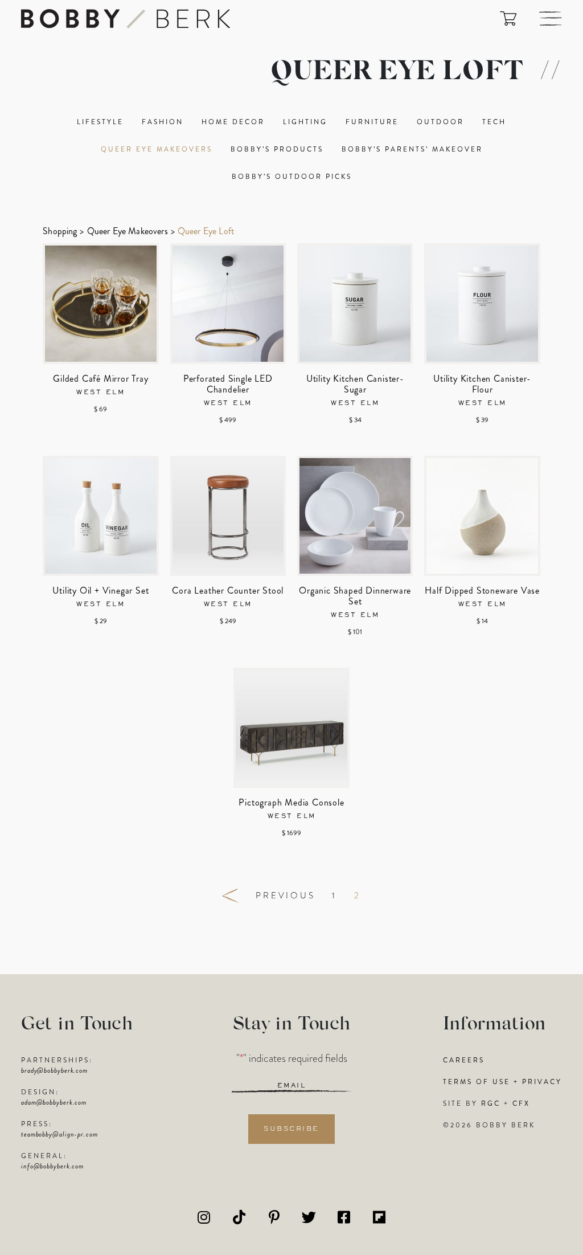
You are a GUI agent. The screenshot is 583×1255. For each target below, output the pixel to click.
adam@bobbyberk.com (54, 1102)
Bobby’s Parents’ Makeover (412, 149)
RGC (490, 1103)
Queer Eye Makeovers (156, 149)
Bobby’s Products (277, 149)
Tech (494, 122)
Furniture (372, 122)
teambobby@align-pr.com (59, 1134)
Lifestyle (100, 122)
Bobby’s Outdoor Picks (292, 176)
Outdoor (440, 122)
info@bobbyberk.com (52, 1166)
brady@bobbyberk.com (54, 1070)
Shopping (60, 231)
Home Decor (233, 122)
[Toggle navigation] (550, 18)
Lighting (305, 122)
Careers (464, 1060)
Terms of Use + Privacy (502, 1082)
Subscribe (291, 1129)
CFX (521, 1103)
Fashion (162, 122)
